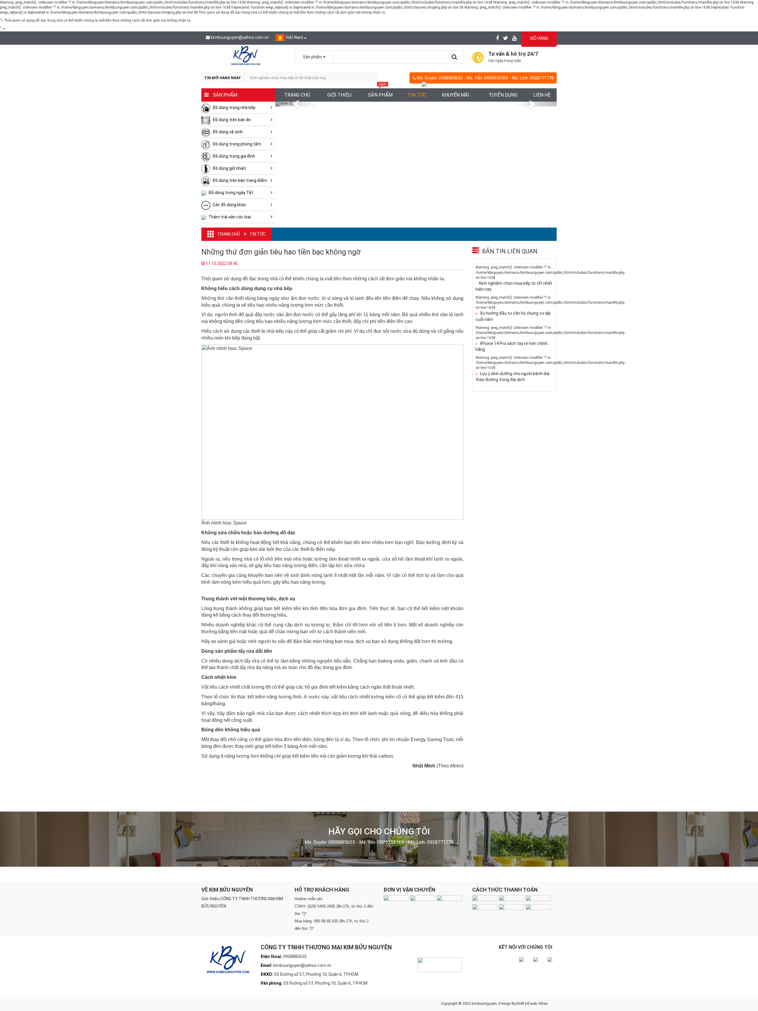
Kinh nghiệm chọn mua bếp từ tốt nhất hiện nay (288, 78)
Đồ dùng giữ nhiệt (229, 168)
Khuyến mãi (455, 95)
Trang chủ (297, 95)
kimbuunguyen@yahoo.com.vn (240, 37)
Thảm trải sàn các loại (229, 217)
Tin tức (416, 95)
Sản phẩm (380, 95)
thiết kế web (527, 1003)
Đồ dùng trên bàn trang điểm (239, 180)
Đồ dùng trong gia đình (233, 156)
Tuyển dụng (503, 95)
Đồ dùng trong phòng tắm (236, 144)
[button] (296, 104)
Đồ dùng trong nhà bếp (234, 107)
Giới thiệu (339, 95)
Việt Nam (294, 37)
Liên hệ (542, 95)
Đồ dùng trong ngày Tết (230, 192)
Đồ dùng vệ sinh (227, 131)
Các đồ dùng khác (229, 204)
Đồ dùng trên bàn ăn (231, 119)
